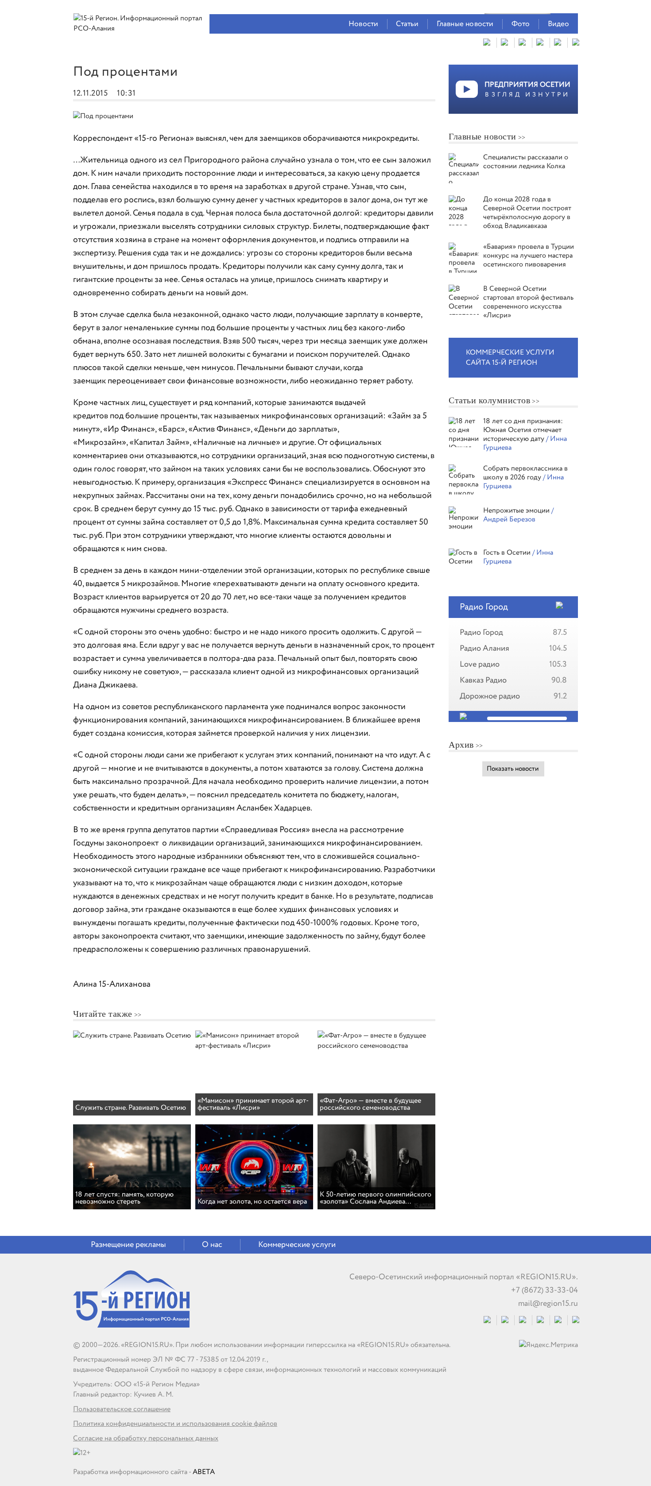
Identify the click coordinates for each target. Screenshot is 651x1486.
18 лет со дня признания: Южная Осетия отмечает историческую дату (523, 430)
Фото (521, 24)
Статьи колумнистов (489, 400)
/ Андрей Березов (518, 515)
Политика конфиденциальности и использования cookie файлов (175, 1424)
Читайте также (102, 1014)
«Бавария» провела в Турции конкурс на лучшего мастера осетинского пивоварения (528, 256)
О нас (212, 1245)
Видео (559, 24)
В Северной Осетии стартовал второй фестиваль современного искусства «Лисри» (528, 302)
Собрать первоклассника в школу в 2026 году (525, 472)
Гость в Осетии (507, 553)
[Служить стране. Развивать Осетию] (132, 1036)
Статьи (407, 24)
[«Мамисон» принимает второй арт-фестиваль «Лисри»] (254, 1046)
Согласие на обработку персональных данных (145, 1438)
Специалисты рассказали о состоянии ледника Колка (525, 161)
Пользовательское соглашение (121, 1409)
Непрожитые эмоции (517, 511)
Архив (461, 744)
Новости (363, 24)
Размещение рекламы (128, 1245)
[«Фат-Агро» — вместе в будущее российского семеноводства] (376, 1046)
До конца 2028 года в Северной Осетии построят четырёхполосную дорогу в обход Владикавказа (527, 212)
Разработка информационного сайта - (144, 1472)
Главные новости (465, 24)
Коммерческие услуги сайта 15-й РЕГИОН (510, 357)
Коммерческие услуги (297, 1245)
